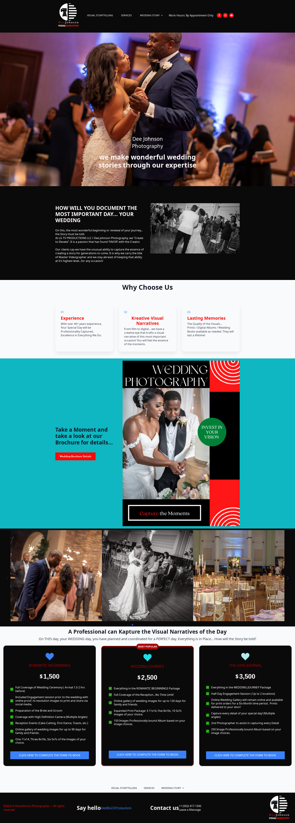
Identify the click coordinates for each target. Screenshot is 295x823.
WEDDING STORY (150, 15)
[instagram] (225, 15)
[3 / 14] (238, 575)
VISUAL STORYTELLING (100, 15)
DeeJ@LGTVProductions (116, 808)
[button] (288, 578)
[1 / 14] (56, 575)
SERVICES (126, 15)
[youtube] (231, 15)
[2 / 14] (147, 575)
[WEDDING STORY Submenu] (162, 15)
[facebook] (219, 15)
